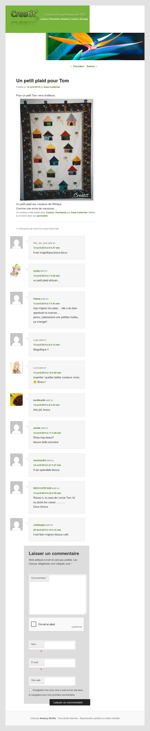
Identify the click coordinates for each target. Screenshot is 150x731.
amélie (36, 428)
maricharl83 (39, 460)
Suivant (92, 66)
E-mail (36, 663)
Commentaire (39, 578)
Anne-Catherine (52, 87)
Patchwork (61, 212)
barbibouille (39, 400)
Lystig (36, 270)
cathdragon (39, 524)
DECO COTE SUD (42, 488)
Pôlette (37, 298)
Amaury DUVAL (48, 718)
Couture (50, 212)
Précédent (77, 66)
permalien (42, 215)
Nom (36, 645)
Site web (35, 680)
